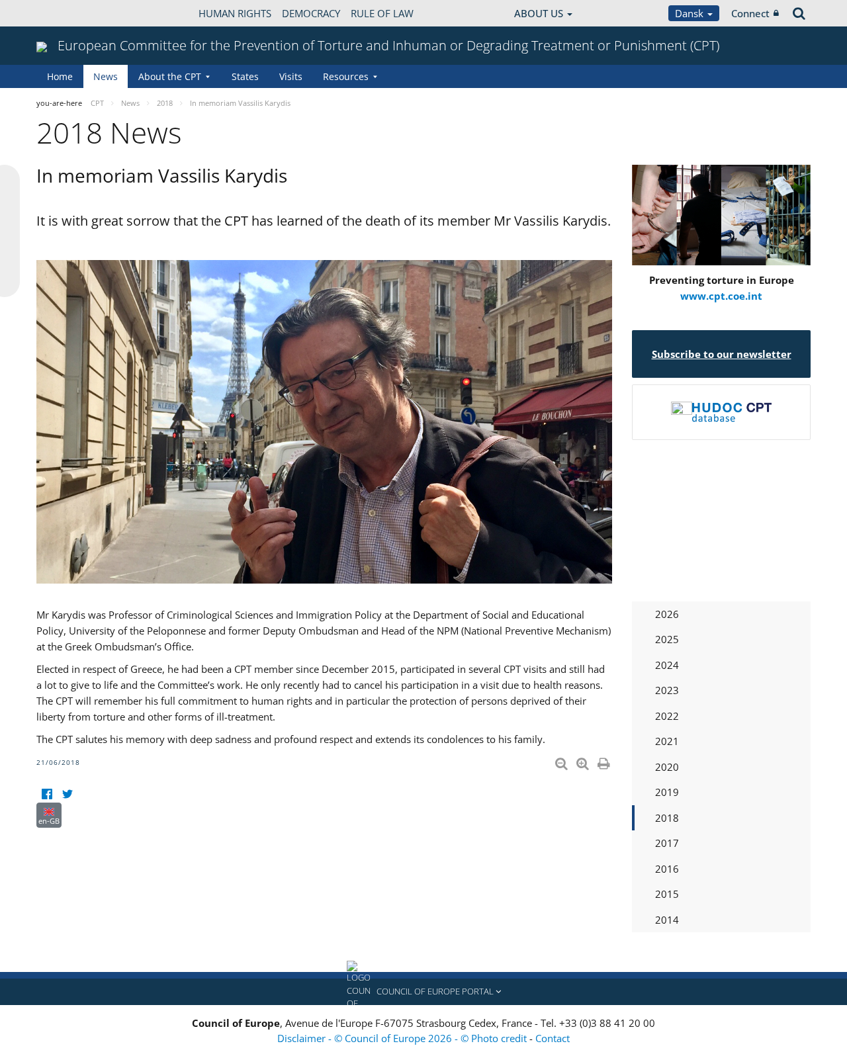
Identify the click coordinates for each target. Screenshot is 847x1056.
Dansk (690, 13)
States (245, 76)
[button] (423, 992)
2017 (667, 843)
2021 (667, 741)
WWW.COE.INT (69, 13)
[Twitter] (67, 794)
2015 (667, 894)
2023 (667, 690)
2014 (667, 919)
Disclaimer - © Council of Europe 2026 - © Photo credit (403, 1038)
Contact (552, 1038)
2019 (667, 792)
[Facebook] (46, 794)
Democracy (311, 13)
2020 (667, 766)
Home (60, 76)
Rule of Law (382, 13)
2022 (667, 716)
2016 (667, 868)
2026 (667, 614)
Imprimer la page (605, 761)
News (105, 76)
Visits (290, 76)
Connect (750, 13)
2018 (667, 817)
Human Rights (235, 13)
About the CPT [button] (169, 76)
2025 (667, 639)
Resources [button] (346, 76)
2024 (667, 665)
